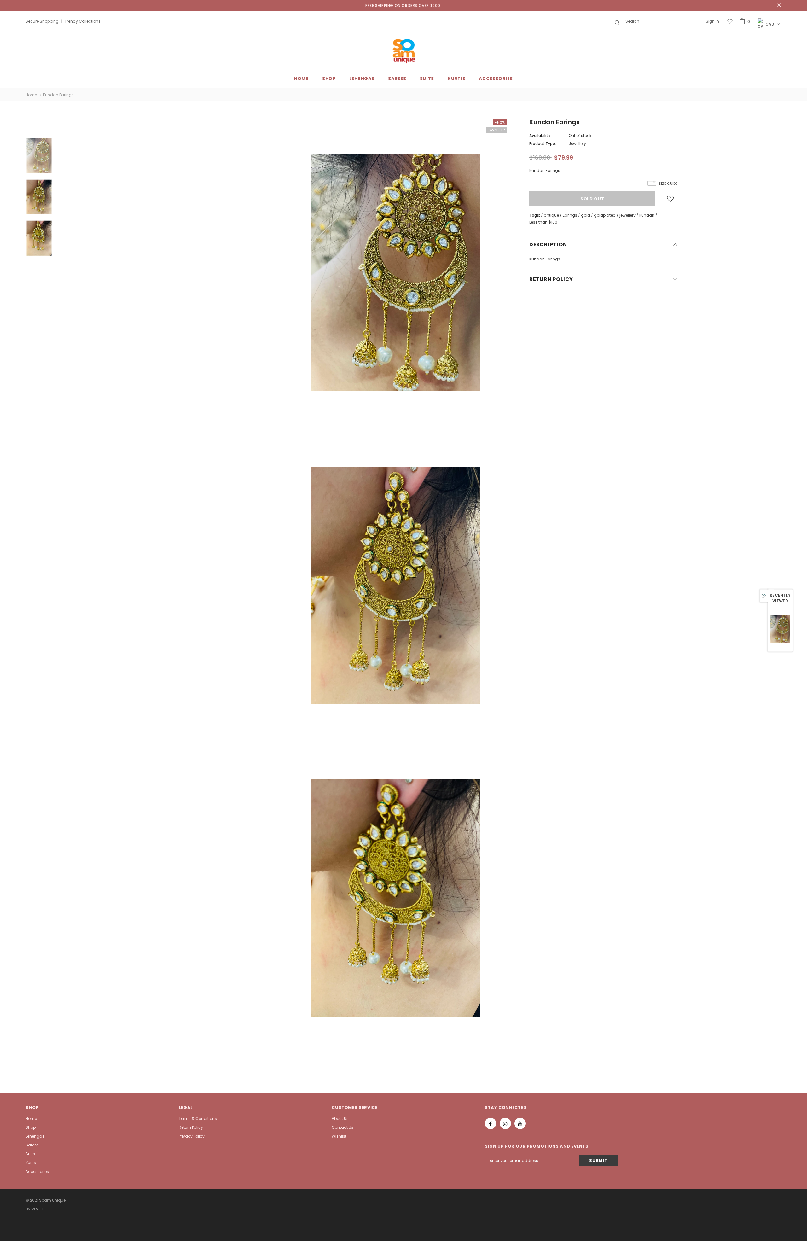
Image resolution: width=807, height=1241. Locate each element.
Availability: (540, 135)
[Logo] (403, 51)
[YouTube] (520, 1123)
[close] (779, 6)
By (28, 1209)
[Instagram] (505, 1123)
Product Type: (542, 143)
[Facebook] (490, 1123)
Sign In (712, 21)
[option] (395, 272)
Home (31, 94)
